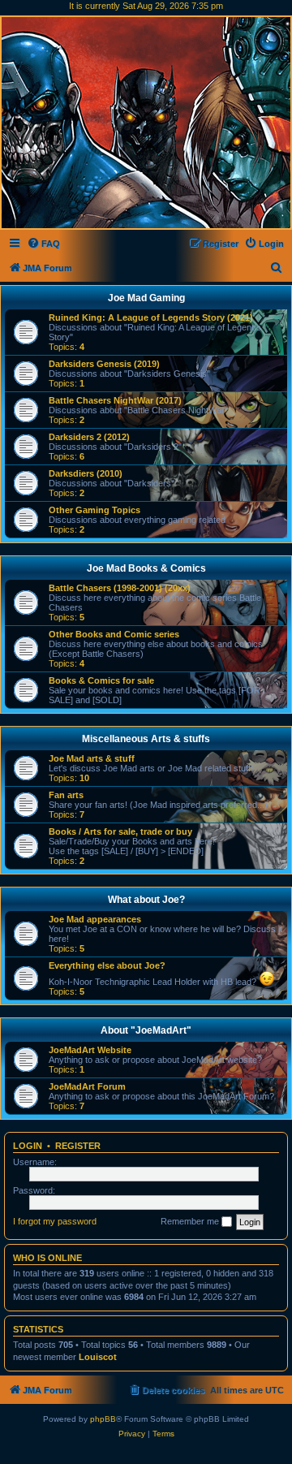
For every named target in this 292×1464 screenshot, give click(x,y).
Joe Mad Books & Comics (146, 568)
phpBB (103, 1418)
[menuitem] (43, 243)
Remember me (191, 1221)
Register (78, 1146)
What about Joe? (146, 899)
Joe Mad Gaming (146, 298)
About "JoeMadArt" (146, 1030)
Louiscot (98, 1357)
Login (27, 1146)
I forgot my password (55, 1221)
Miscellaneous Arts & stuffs (146, 739)
